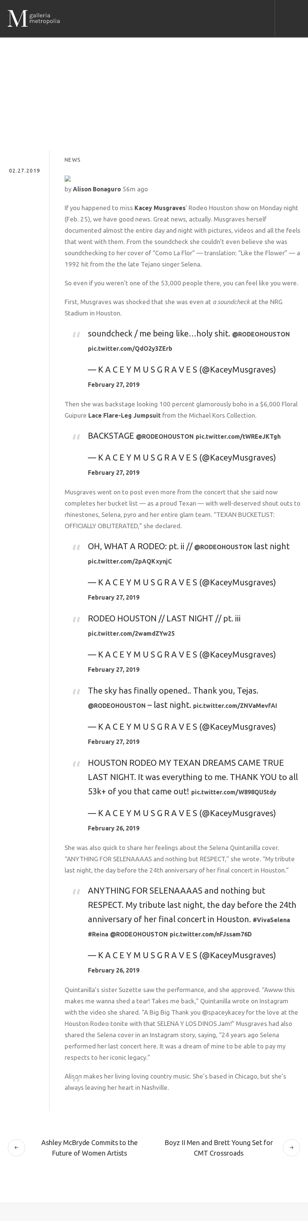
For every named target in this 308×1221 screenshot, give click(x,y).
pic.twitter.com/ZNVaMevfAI (235, 705)
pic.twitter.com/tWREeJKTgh (238, 436)
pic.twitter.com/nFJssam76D (211, 934)
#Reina (98, 934)
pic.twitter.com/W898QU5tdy (233, 792)
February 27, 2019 (113, 384)
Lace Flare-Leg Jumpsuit (124, 415)
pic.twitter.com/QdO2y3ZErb (130, 348)
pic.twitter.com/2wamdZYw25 (131, 633)
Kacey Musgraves (160, 208)
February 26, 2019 (113, 828)
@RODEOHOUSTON (261, 334)
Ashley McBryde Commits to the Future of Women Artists (89, 1148)
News (73, 160)
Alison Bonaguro (97, 189)
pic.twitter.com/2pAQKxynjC (130, 561)
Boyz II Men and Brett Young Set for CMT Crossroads (219, 1148)
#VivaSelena (271, 920)
